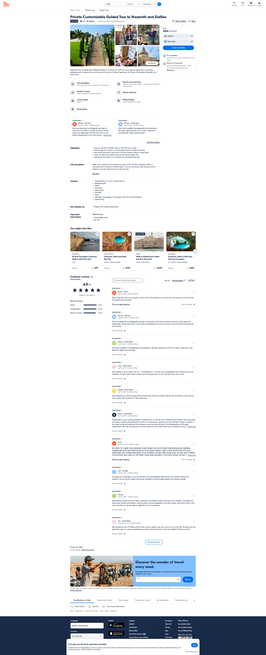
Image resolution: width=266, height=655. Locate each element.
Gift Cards (168, 637)
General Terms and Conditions (138, 637)
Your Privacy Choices (136, 634)
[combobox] (179, 280)
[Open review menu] (194, 292)
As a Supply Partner (184, 624)
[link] (85, 251)
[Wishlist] (234, 3)
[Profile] (259, 3)
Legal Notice (133, 627)
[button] (87, 21)
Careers (167, 627)
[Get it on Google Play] (116, 625)
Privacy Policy (133, 630)
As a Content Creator (185, 627)
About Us (168, 624)
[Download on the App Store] (116, 634)
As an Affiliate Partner (185, 630)
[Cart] (242, 3)
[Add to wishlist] (97, 234)
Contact (131, 624)
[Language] (251, 3)
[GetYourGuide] (6, 4)
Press (167, 634)
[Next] (195, 251)
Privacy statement (76, 590)
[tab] (82, 600)
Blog (166, 630)
